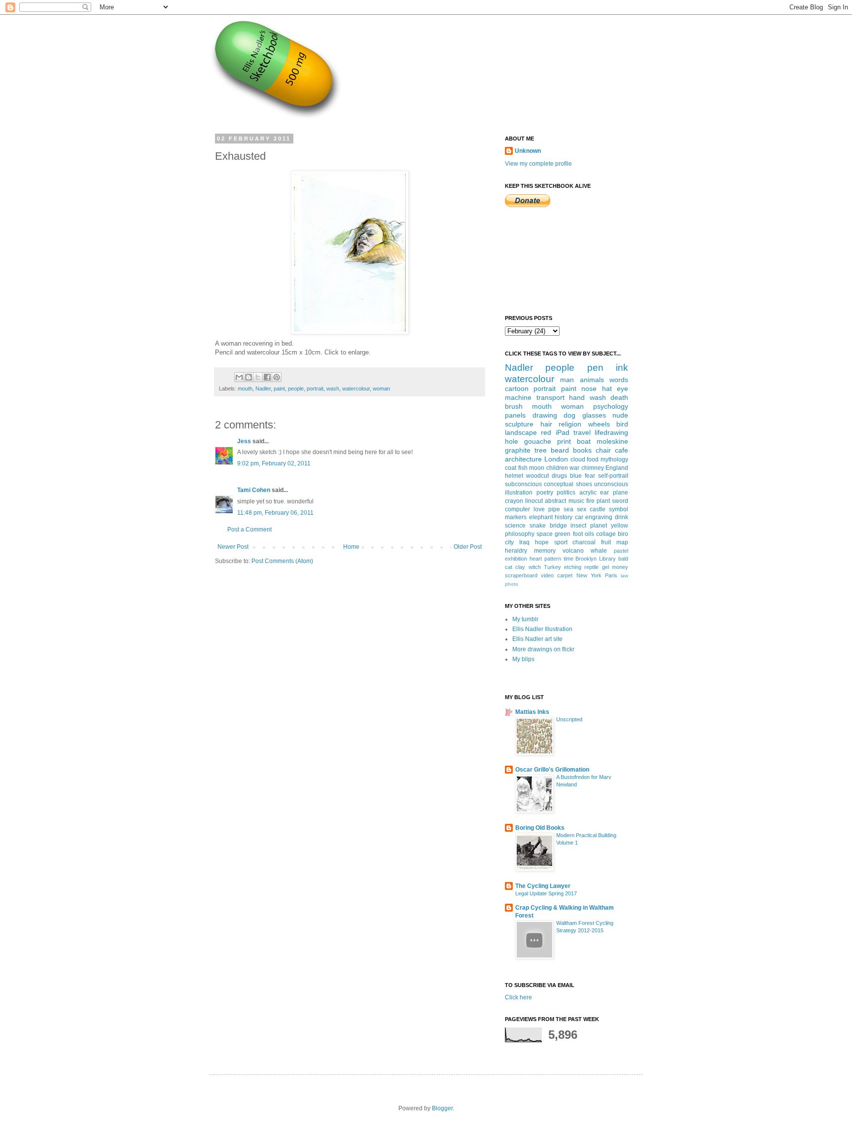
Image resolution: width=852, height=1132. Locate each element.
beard (560, 450)
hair (546, 424)
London (556, 459)
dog (569, 415)
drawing (544, 415)
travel (582, 432)
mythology (614, 459)
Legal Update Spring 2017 (546, 893)
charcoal (584, 542)
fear (590, 475)
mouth (245, 388)
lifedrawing (611, 432)
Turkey (552, 567)
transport (550, 397)
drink (621, 517)
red (546, 432)
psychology (610, 406)
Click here (518, 997)
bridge (558, 525)
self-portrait (613, 475)
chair (603, 450)
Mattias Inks (532, 711)
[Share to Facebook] (267, 377)
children (557, 467)
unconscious (611, 484)
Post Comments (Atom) (282, 561)
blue (576, 475)
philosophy (519, 534)
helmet (514, 475)
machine (518, 397)
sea (568, 509)
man (567, 380)
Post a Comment (249, 529)
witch (535, 567)
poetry (544, 492)
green (562, 534)
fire (590, 500)
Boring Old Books (540, 827)
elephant (541, 517)
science (515, 525)
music (576, 500)
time (568, 559)
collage (606, 534)
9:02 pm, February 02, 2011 (274, 463)
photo (511, 584)
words (618, 380)
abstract (555, 500)
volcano (573, 550)
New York (589, 575)
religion (570, 424)
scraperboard (521, 575)
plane (620, 492)
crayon (514, 500)
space (544, 534)
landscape (521, 432)
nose (589, 388)
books (582, 450)
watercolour (356, 388)
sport (561, 542)
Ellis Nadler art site (537, 639)
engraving (598, 517)
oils (589, 534)
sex (581, 509)
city (509, 542)
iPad (562, 432)
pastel (621, 551)
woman (381, 388)
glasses (594, 415)
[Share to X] (258, 377)
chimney (592, 467)
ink (622, 367)
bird (622, 424)
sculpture (519, 424)
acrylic (588, 492)
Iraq (524, 542)
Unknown (528, 150)
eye (622, 388)
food (593, 459)
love (539, 509)
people (296, 388)
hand (577, 397)
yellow (619, 525)
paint (279, 388)
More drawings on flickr (543, 649)
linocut (534, 500)
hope (542, 542)
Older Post (468, 546)
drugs (559, 475)
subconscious (523, 484)
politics (566, 492)
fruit (606, 542)
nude (620, 415)
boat (584, 441)
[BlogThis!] (248, 377)
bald (623, 559)
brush (514, 406)
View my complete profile (538, 163)
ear (604, 492)
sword (620, 500)
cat (508, 567)
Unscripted (569, 719)
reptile (591, 567)
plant (603, 500)
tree (540, 450)
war (574, 467)
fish (523, 467)
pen (595, 367)
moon (536, 467)
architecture (523, 459)
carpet (564, 575)
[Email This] (239, 377)
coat (510, 467)
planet (598, 525)
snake (538, 525)
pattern (552, 559)
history (563, 517)
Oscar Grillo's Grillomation (552, 769)
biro (623, 534)
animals (592, 380)
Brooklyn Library (595, 559)
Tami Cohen (253, 490)
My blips (523, 659)
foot (578, 534)
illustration (518, 492)
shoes (584, 484)
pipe (554, 509)
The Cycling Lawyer (542, 886)
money (620, 567)
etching (572, 567)
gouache (537, 441)
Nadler (263, 388)
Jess (244, 441)
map (622, 542)
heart (536, 559)
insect (578, 525)
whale (599, 550)
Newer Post (232, 546)
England (616, 467)
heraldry (516, 550)
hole (511, 441)
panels (515, 415)
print (564, 441)
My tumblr (525, 619)
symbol (618, 509)
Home (351, 546)
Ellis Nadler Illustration (542, 629)
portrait (315, 388)
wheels (599, 424)
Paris (611, 575)
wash (332, 388)
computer (517, 509)
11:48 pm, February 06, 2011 (275, 512)
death (619, 397)
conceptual (558, 484)
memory (545, 550)
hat (607, 388)
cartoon (517, 388)
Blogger (442, 1108)
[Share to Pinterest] (277, 377)
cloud (577, 459)
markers (516, 517)
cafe (621, 450)
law (624, 575)
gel (605, 567)
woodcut (537, 475)
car (579, 517)
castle (597, 509)
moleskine (612, 441)
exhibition (516, 559)
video (547, 575)
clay (520, 567)
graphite (518, 450)
